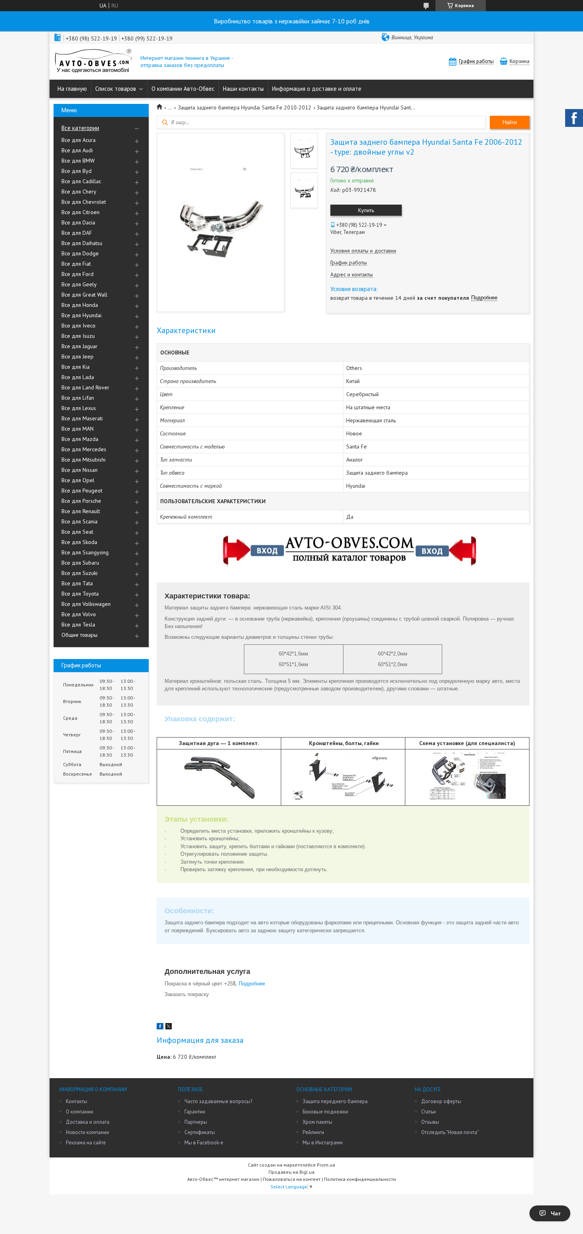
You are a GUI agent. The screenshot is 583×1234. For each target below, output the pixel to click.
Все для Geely (79, 284)
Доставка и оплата (87, 1122)
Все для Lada (77, 377)
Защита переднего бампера (335, 1101)
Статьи (428, 1111)
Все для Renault (80, 511)
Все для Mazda (79, 439)
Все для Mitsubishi (83, 459)
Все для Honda (79, 304)
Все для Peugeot (81, 490)
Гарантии (194, 1111)
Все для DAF (76, 232)
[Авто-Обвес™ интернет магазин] (93, 62)
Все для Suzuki (79, 573)
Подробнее (253, 984)
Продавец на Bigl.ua (291, 1172)
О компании (79, 1111)
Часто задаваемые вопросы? (218, 1101)
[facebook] (160, 1027)
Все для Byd (76, 170)
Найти (509, 122)
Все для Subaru (80, 562)
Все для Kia (75, 366)
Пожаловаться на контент (291, 1179)
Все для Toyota (80, 593)
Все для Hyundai (81, 315)
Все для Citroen (80, 212)
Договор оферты (441, 1101)
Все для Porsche (81, 500)
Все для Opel (77, 480)
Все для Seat (77, 531)
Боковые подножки (325, 1111)
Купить (366, 210)
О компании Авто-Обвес (183, 89)
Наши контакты (243, 89)
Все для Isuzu (78, 335)
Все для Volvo (78, 614)
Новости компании (87, 1132)
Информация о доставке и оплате (316, 89)
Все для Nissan (79, 469)
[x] (168, 1027)
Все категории (80, 128)
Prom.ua (326, 1165)
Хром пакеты (317, 1122)
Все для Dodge (80, 253)
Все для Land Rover (85, 387)
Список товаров (115, 89)
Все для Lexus (78, 408)
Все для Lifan (77, 397)
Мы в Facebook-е (203, 1142)
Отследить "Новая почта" (450, 1132)
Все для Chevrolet (83, 201)
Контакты (76, 1101)
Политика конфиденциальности (360, 1179)
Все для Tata (77, 583)
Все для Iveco (78, 325)
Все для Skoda (79, 542)
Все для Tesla (78, 624)
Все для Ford (77, 274)
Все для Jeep (77, 356)
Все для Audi (77, 150)
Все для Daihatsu (81, 243)
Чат (556, 1213)
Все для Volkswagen (86, 603)
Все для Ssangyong (85, 552)
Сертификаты (199, 1132)
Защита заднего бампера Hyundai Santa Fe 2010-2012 (244, 107)
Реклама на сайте (86, 1142)
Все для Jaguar (79, 346)
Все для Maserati (82, 418)
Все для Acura (78, 140)
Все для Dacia (78, 222)
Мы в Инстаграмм (323, 1142)
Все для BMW (78, 160)
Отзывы (430, 1122)
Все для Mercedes (83, 449)
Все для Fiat (76, 263)
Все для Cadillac (81, 181)
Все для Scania (79, 521)
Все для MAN (77, 428)
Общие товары (79, 634)
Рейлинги (313, 1132)
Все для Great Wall (84, 294)
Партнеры (195, 1122)
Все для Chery (78, 191)
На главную (72, 89)
